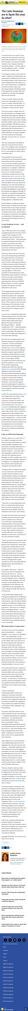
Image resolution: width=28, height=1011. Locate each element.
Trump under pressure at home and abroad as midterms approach (13, 900)
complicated (5, 407)
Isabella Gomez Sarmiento (8, 21)
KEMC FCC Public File (8, 964)
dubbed (17, 781)
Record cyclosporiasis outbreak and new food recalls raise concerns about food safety (13, 917)
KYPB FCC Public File (8, 974)
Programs (5, 950)
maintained (17, 405)
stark (8, 348)
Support (5, 953)
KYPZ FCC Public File (8, 1001)
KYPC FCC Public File (8, 977)
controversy (18, 176)
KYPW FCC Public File (8, 994)
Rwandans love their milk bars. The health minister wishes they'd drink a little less (13, 886)
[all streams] (26, 1009)
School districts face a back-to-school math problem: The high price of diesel (14, 925)
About (4, 957)
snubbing (17, 363)
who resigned (11, 369)
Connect (5, 960)
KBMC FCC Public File (8, 967)
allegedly (20, 375)
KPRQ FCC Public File (8, 970)
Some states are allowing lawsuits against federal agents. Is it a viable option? (13, 879)
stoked (12, 176)
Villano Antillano (16, 778)
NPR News (5, 842)
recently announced (18, 801)
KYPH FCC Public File (8, 984)
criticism (13, 348)
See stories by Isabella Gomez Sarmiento (16, 863)
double (15, 316)
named (4, 522)
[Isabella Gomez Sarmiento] (5, 856)
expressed (5, 163)
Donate (23, 2)
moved (24, 394)
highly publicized (7, 390)
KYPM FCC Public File (8, 987)
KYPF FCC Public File (8, 981)
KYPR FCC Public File (8, 991)
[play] (2, 1009)
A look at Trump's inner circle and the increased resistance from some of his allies (12, 908)
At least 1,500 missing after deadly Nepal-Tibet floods (13, 893)
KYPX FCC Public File (8, 998)
